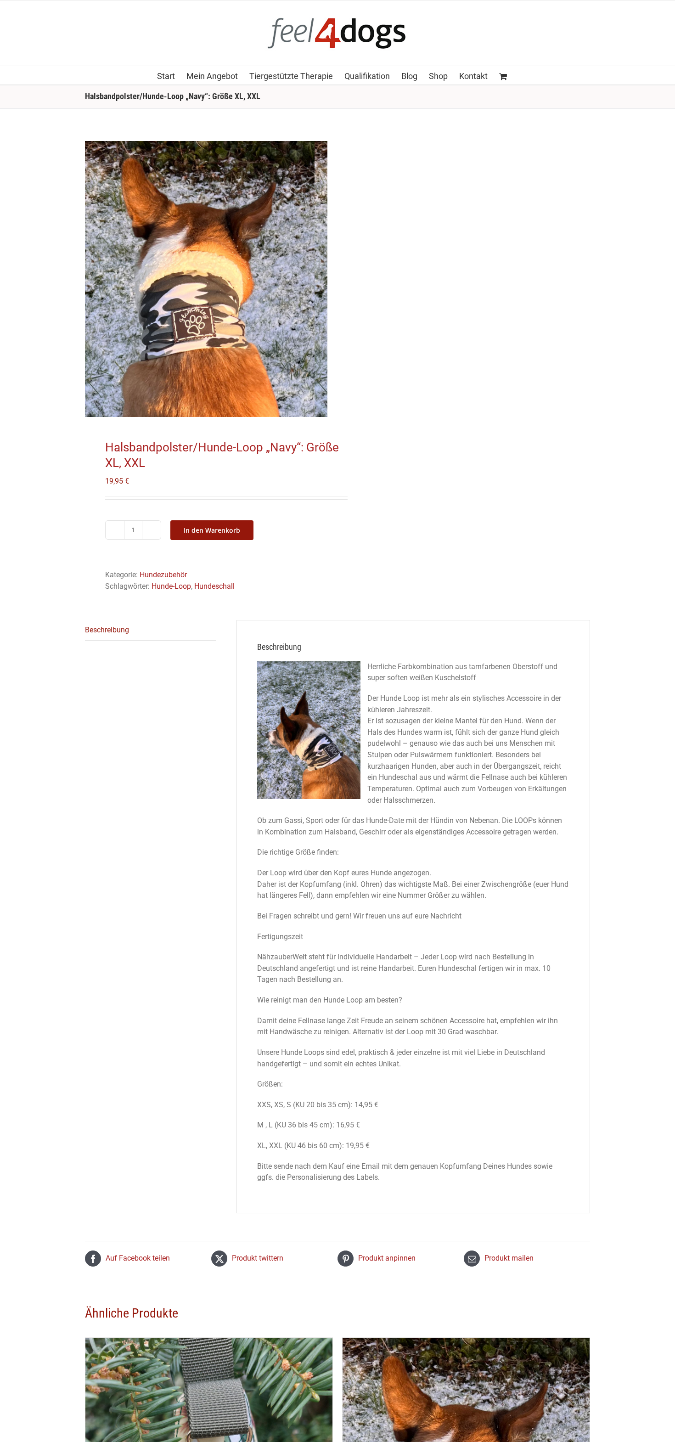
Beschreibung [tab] (107, 629)
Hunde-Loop (171, 586)
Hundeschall (214, 586)
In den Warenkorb (212, 530)
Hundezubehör (163, 574)
